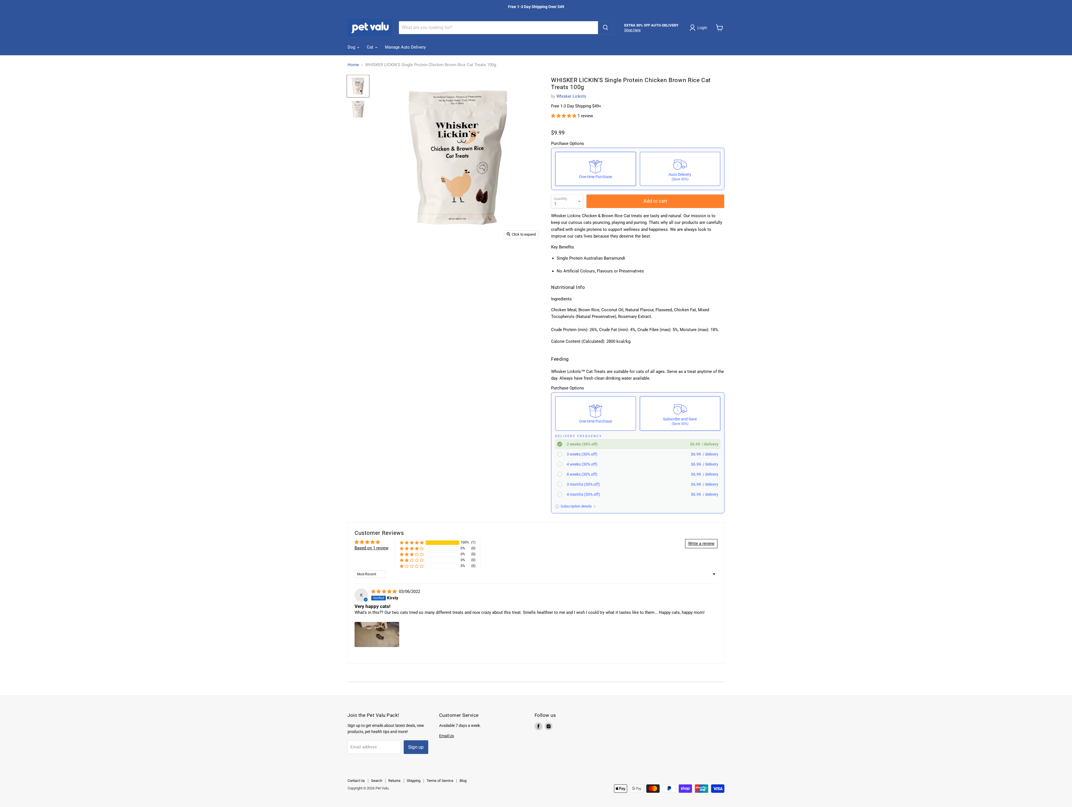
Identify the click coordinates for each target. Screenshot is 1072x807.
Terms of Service (440, 781)
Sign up (416, 747)
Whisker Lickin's (571, 96)
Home (353, 65)
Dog (352, 47)
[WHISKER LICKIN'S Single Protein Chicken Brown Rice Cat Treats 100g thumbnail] (358, 86)
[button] (564, 115)
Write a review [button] (701, 543)
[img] (384, 591)
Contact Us (356, 781)
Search (376, 781)
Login (702, 27)
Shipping (413, 781)
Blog (463, 781)
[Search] (605, 27)
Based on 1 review (371, 547)
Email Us (446, 736)
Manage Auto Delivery (405, 47)
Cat (370, 47)
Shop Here (632, 30)
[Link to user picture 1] (377, 634)
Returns (394, 781)
